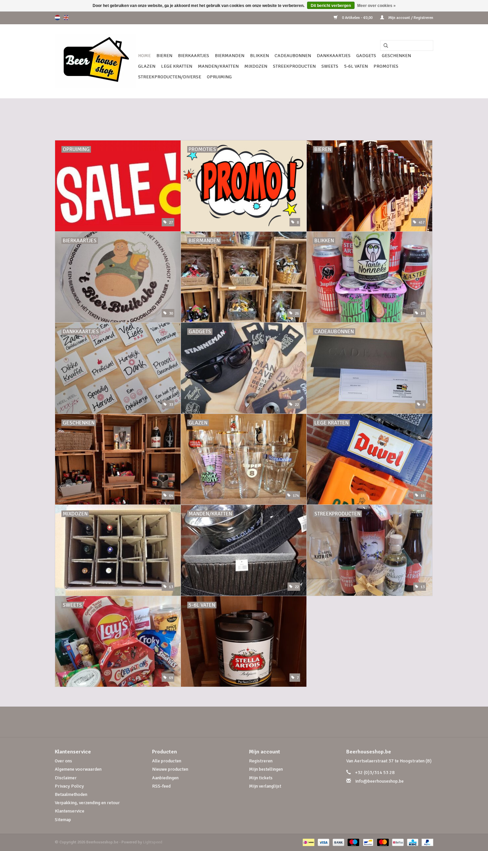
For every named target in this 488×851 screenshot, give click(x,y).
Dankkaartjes (334, 55)
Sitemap (63, 819)
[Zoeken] (383, 45)
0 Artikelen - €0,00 (357, 17)
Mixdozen (255, 66)
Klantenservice (69, 811)
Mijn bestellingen (266, 769)
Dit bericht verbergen (331, 5)
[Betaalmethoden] (307, 842)
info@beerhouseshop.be (379, 781)
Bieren (164, 55)
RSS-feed (161, 786)
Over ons (63, 761)
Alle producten (166, 761)
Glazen (146, 66)
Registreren (261, 761)
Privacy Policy (69, 786)
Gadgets (366, 55)
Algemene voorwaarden (78, 769)
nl (57, 17)
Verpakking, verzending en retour (87, 803)
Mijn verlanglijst (265, 786)
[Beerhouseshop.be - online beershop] (95, 61)
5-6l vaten (356, 66)
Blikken (259, 55)
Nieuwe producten (170, 769)
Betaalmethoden (71, 794)
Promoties (385, 66)
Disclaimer (66, 778)
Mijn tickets (261, 778)
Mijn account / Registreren (410, 17)
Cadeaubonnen (293, 55)
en (66, 17)
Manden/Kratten (218, 66)
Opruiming (219, 77)
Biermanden (229, 55)
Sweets (329, 66)
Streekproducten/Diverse (169, 77)
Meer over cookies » (376, 5)
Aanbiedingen (165, 778)
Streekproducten (294, 66)
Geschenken (396, 55)
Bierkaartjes (193, 55)
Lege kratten (176, 66)
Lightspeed (152, 842)
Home (144, 55)
